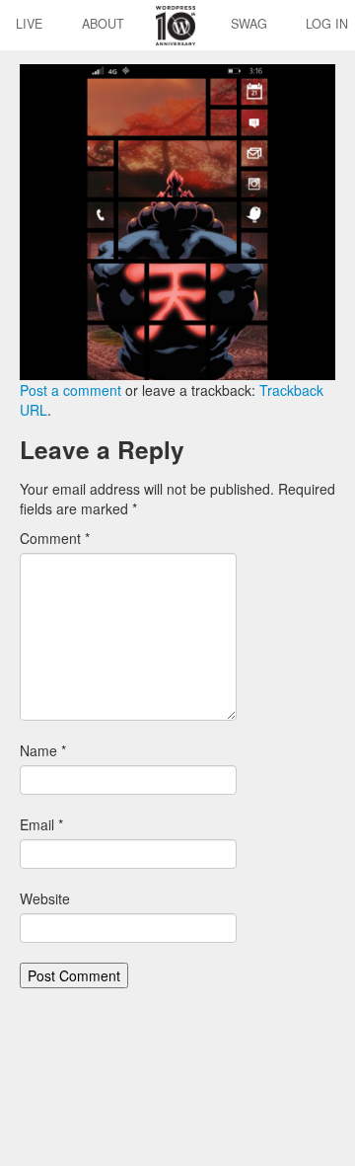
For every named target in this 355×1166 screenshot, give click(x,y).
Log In (327, 24)
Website (45, 898)
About (103, 24)
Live (29, 24)
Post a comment (70, 390)
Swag (249, 24)
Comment (55, 538)
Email (41, 824)
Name (43, 750)
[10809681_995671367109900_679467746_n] (177, 220)
